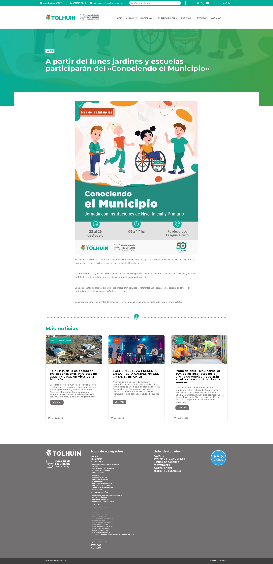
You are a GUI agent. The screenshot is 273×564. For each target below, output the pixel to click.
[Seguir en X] (202, 3)
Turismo (186, 18)
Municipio (131, 18)
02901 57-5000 (79, 3)
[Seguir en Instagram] (197, 3)
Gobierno (146, 18)
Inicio (119, 18)
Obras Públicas (65, 340)
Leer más (57, 402)
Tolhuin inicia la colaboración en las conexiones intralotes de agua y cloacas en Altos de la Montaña (74, 378)
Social (50, 50)
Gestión (54, 340)
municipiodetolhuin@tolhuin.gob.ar (108, 3)
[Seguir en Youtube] (207, 3)
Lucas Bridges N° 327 (52, 3)
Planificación (166, 18)
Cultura (116, 340)
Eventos (202, 18)
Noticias (216, 18)
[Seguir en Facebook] (192, 3)
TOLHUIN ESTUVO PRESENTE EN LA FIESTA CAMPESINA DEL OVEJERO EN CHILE (136, 378)
